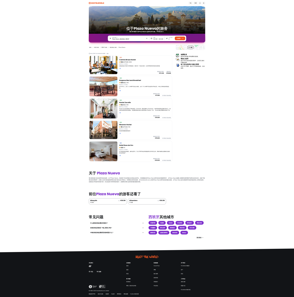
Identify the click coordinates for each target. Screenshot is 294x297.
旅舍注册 (183, 281)
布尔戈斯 (192, 227)
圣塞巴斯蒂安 (164, 232)
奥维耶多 (172, 227)
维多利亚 (182, 227)
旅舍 (121, 57)
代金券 (112, 294)
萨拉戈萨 (162, 227)
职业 (182, 273)
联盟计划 (183, 285)
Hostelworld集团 (185, 265)
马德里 (162, 223)
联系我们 (128, 281)
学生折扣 (156, 285)
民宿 (127, 273)
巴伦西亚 (179, 223)
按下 (182, 269)
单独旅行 (156, 281)
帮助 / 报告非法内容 (131, 285)
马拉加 (170, 223)
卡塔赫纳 (152, 227)
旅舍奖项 (156, 277)
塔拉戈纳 (199, 223)
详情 (107, 53)
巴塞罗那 (152, 223)
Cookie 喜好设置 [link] (134, 294)
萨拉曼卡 (189, 223)
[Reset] (147, 38)
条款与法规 (100, 294)
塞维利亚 (152, 232)
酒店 (121, 143)
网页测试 (119, 294)
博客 (155, 269)
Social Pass (157, 265)
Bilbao (184, 232)
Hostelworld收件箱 (185, 289)
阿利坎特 (174, 232)
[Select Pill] (200, 3)
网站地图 (126, 294)
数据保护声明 (92, 294)
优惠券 (107, 294)
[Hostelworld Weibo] (90, 266)
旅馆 (121, 78)
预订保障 (156, 273)
